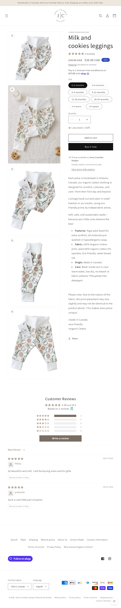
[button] (6, 15)
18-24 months (101, 99)
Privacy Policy (54, 547)
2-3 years (78, 107)
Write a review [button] (60, 438)
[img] (15, 458)
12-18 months (79, 99)
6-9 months (78, 92)
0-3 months (78, 85)
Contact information (104, 601)
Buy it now (91, 146)
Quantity (72, 113)
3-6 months (100, 86)
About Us (62, 539)
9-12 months (98, 92)
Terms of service (36, 547)
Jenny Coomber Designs (25, 597)
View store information (83, 169)
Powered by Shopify (43, 597)
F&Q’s (23, 539)
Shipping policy (106, 597)
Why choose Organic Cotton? (78, 547)
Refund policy (48, 539)
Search (14, 539)
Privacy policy (75, 597)
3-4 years (94, 106)
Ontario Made (77, 539)
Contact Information (97, 539)
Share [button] (75, 338)
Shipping (72, 64)
